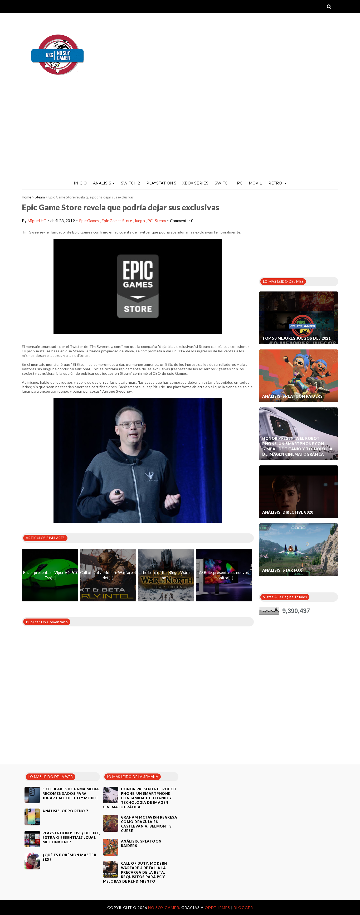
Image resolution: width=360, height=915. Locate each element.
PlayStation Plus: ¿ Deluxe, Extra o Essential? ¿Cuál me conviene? (71, 837)
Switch (223, 183)
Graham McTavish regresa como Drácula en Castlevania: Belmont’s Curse (149, 824)
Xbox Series (195, 183)
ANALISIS (102, 183)
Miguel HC (36, 220)
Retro (275, 183)
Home (26, 197)
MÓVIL (255, 183)
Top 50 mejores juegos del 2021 (296, 338)
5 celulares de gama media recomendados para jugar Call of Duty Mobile (70, 793)
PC (239, 183)
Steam (40, 197)
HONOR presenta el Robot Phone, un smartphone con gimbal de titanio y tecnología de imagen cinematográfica (297, 446)
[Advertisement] (180, 137)
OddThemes (217, 907)
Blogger (243, 907)
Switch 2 (130, 183)
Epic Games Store (117, 220)
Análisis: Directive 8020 (287, 512)
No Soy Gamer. (164, 907)
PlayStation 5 (161, 183)
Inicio (80, 183)
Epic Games (89, 220)
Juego (140, 220)
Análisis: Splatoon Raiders (292, 396)
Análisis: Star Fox (282, 570)
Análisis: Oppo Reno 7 (65, 811)
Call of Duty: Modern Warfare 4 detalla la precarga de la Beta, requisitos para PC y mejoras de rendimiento (135, 872)
